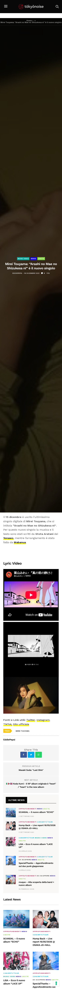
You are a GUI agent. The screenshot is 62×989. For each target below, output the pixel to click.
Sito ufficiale (21, 724)
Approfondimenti (28, 809)
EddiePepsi (17, 273)
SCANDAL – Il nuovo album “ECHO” (36, 812)
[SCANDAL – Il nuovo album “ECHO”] (11, 812)
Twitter (30, 719)
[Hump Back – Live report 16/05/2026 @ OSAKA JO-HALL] (11, 825)
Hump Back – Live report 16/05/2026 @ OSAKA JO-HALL (44, 941)
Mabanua (20, 542)
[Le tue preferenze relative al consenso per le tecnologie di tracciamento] (56, 983)
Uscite (41, 258)
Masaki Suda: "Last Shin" (31, 770)
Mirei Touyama (22, 731)
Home (29, 21)
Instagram (43, 719)
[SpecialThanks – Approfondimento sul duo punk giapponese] (11, 860)
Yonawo (8, 538)
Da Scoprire (25, 860)
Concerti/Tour (45, 822)
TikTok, (7, 724)
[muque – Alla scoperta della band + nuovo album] (11, 879)
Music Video (23, 258)
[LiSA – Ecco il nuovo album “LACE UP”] (11, 841)
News (33, 258)
